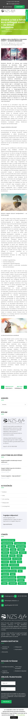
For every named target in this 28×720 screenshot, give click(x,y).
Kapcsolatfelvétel (7, 524)
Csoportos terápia (19, 543)
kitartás (12, 555)
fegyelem (21, 549)
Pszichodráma (14, 565)
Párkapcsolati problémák (18, 568)
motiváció (5, 562)
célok (4, 546)
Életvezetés (5, 652)
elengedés (5, 549)
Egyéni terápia (20, 546)
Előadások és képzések (20, 671)
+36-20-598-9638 (22, 596)
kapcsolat (22, 552)
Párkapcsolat (5, 502)
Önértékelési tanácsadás (9, 580)
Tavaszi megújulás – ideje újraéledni (10, 476)
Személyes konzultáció (8, 666)
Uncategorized (6, 506)
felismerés (5, 552)
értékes (4, 583)
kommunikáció (6, 558)
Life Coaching (16, 558)
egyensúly (11, 546)
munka (13, 562)
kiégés (19, 555)
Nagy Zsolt (13, 43)
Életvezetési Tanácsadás (9, 577)
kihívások (5, 555)
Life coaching (21, 43)
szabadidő (5, 574)
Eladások (4, 492)
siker (20, 571)
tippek (12, 574)
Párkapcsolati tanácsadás (9, 571)
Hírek (3, 495)
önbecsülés (13, 583)
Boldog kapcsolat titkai (8, 540)
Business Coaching (7, 543)
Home (2, 29)
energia (13, 549)
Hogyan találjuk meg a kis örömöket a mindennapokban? (11, 469)
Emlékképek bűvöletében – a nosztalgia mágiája (21, 387)
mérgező (5, 565)
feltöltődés (14, 552)
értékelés (21, 580)
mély (19, 562)
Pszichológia (6, 568)
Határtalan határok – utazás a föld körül (9, 387)
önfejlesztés (22, 583)
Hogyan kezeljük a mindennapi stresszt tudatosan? (11, 461)
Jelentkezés (19, 7)
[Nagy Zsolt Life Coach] (8, 11)
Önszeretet (21, 577)
